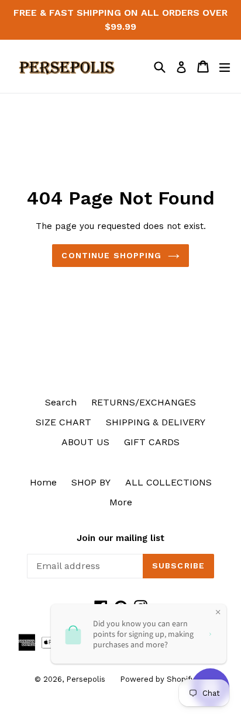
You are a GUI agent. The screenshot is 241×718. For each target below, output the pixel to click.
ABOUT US (85, 442)
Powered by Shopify (157, 679)
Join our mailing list (120, 538)
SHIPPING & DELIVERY (155, 422)
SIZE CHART (63, 422)
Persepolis (85, 679)
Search (61, 402)
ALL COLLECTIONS (168, 482)
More (120, 502)
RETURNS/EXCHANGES (143, 402)
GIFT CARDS (152, 442)
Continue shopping (111, 255)
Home (43, 482)
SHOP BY (91, 482)
